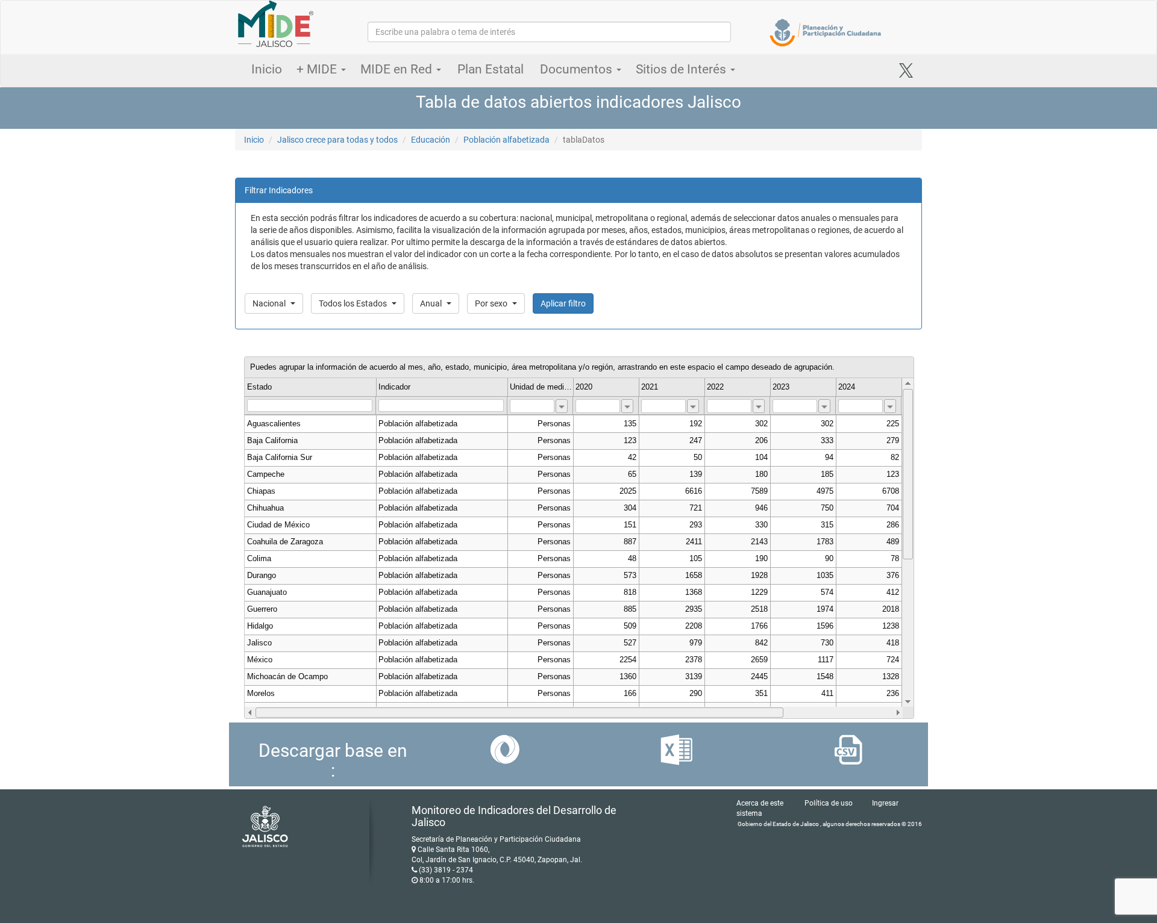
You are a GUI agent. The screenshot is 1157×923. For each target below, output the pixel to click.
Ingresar (885, 803)
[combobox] (562, 406)
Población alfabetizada (506, 140)
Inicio (266, 69)
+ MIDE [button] (318, 69)
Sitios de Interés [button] (682, 69)
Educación (430, 140)
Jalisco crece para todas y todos (337, 140)
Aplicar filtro (563, 303)
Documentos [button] (577, 69)
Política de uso (828, 803)
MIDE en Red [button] (397, 69)
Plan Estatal (490, 69)
